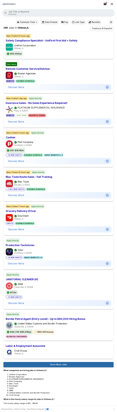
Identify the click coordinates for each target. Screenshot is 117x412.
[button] (58, 13)
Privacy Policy (7, 409)
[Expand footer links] (114, 409)
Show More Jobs (58, 364)
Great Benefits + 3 (53, 155)
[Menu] (112, 4)
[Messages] (105, 4)
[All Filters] (111, 22)
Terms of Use (20, 409)
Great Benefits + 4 (33, 258)
